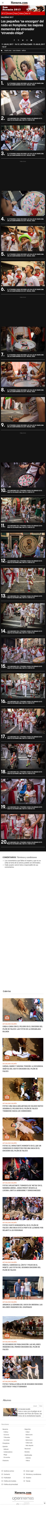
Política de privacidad (11, 1484)
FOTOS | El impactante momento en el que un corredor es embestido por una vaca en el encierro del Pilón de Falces (22, 1148)
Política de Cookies (10, 1481)
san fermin (17, 50)
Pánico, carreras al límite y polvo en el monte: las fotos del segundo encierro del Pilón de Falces (22, 1267)
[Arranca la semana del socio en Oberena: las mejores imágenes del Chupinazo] (23, 1288)
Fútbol (27, 1432)
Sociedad (6, 1440)
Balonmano (29, 1440)
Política (6, 1432)
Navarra (5, 1429)
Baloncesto (29, 1434)
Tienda (28, 1481)
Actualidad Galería (24, 1409)
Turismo (28, 1478)
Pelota (28, 1437)
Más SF (28, 13)
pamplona (7, 50)
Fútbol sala (29, 1443)
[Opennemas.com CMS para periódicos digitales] (23, 1501)
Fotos (16, 13)
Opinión (5, 1446)
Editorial (6, 1449)
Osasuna (6, 1460)
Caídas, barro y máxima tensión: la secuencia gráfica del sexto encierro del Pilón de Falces (23, 1068)
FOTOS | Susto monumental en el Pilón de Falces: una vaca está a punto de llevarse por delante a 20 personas (23, 1227)
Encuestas (7, 1457)
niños (24, 50)
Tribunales (7, 1437)
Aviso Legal (29, 1471)
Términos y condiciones (27, 857)
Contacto (7, 1474)
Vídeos (21, 13)
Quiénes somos (9, 1471)
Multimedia (28, 1455)
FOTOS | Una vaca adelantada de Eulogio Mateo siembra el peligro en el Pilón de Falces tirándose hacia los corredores (23, 1108)
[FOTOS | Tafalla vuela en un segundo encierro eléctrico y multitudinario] (23, 1367)
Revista (27, 1452)
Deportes (28, 1429)
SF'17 (3, 13)
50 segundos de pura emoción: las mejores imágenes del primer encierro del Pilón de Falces (22, 1347)
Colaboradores (8, 1452)
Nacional (27, 1449)
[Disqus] (23, 899)
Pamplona (6, 1443)
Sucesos (6, 1434)
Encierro (10, 13)
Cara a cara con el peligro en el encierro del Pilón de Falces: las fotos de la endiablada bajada (23, 1029)
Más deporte (29, 1445)
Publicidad (7, 1478)
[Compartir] (14, 40)
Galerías (7, 991)
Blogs (5, 1454)
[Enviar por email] (31, 40)
